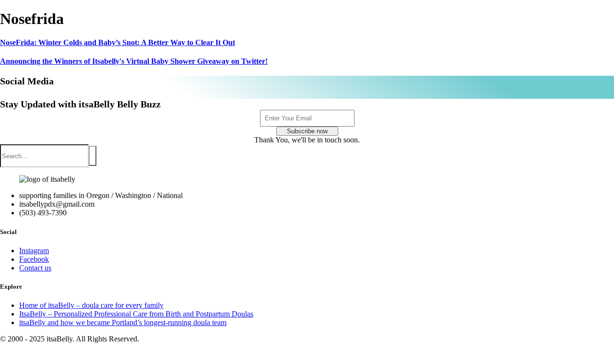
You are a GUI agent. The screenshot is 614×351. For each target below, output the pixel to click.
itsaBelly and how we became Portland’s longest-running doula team (122, 322)
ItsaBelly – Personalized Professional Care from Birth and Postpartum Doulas (136, 314)
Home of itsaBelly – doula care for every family (91, 305)
